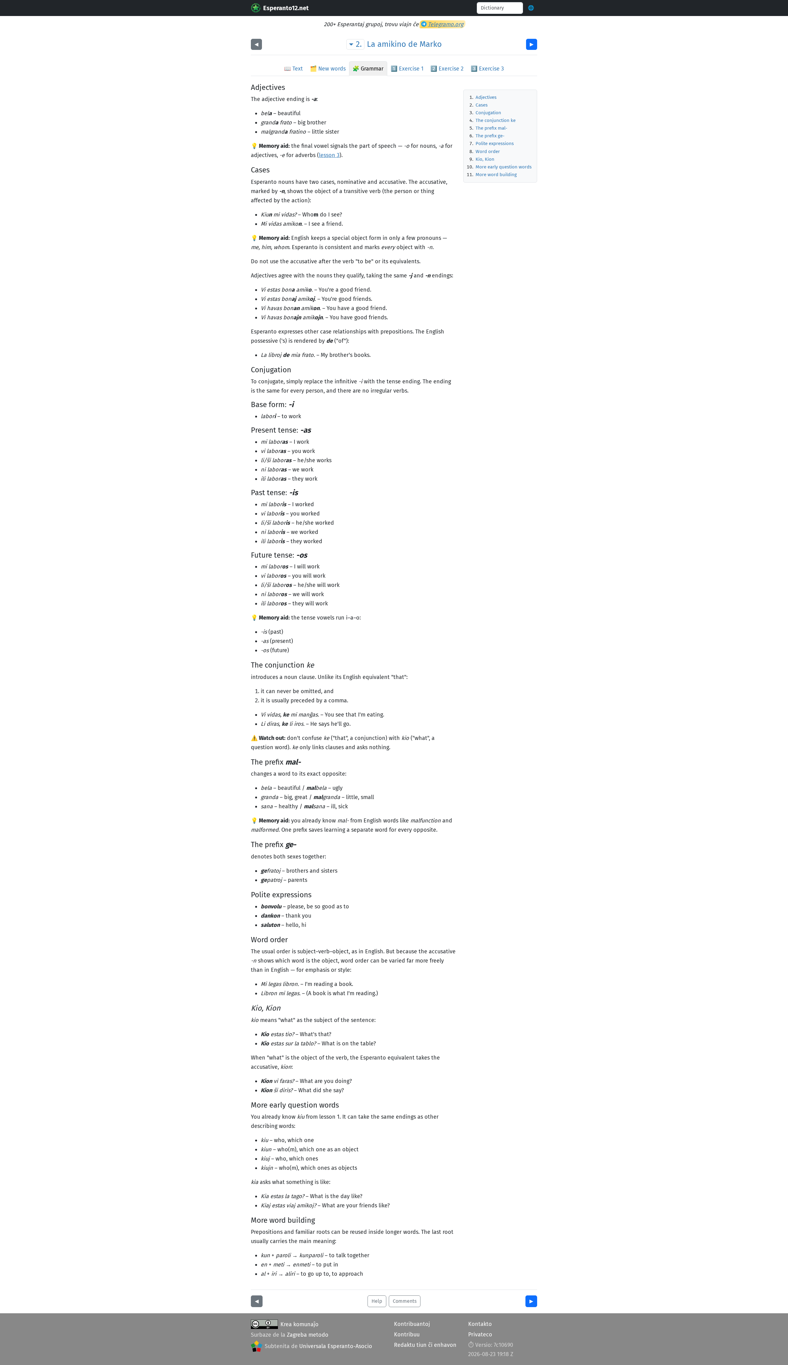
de (412, 44)
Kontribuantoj (412, 1324)
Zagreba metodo (307, 1334)
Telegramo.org (445, 24)
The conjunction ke (496, 120)
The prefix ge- (490, 136)
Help (377, 1301)
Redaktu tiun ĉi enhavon (425, 1345)
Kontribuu (407, 1334)
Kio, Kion (485, 159)
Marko (431, 44)
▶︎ (531, 44)
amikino (391, 44)
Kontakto (480, 1324)
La (371, 44)
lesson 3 (329, 155)
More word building (496, 174)
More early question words (504, 167)
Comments (404, 1301)
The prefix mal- (491, 128)
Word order (488, 151)
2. (359, 44)
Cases (482, 105)
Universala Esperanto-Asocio (335, 1346)
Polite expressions (495, 143)
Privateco (480, 1334)
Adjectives (486, 97)
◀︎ (256, 44)
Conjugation (488, 112)
